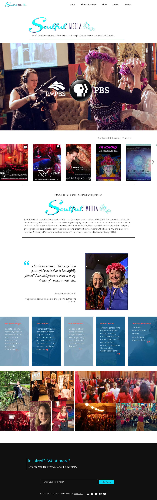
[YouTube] (88, 494)
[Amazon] (92, 494)
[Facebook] (100, 494)
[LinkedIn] (96, 494)
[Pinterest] (104, 494)
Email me (78, 494)
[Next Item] (153, 162)
